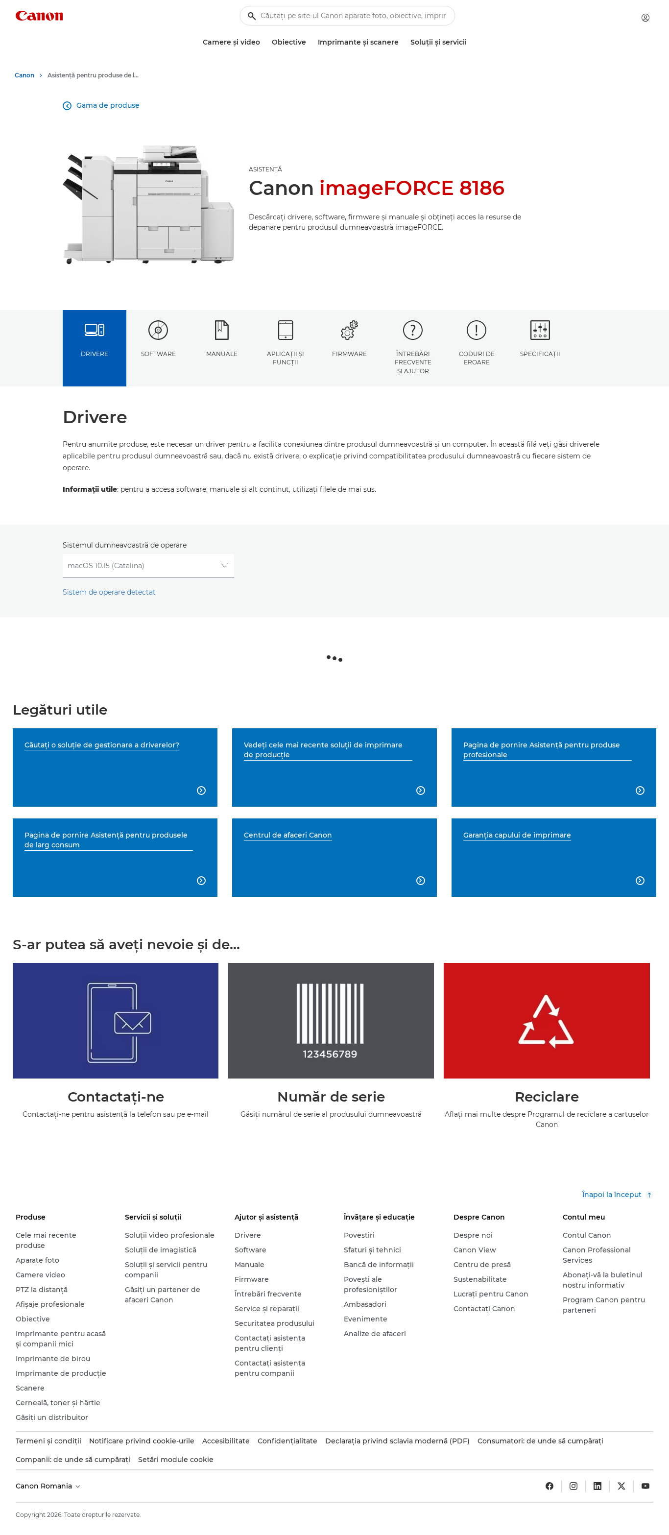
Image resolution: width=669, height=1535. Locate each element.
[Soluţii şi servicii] (471, 42)
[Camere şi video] (264, 42)
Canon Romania (45, 1486)
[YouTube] (645, 1486)
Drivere (94, 354)
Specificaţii (540, 354)
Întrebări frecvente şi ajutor (413, 362)
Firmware (349, 354)
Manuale (222, 354)
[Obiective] (310, 42)
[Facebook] (549, 1486)
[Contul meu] (645, 17)
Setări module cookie (176, 1459)
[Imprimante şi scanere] (402, 42)
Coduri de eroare (477, 358)
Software (158, 354)
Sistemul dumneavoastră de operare (125, 545)
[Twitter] (621, 1486)
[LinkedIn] (597, 1486)
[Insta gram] (573, 1486)
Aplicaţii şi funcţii (285, 358)
